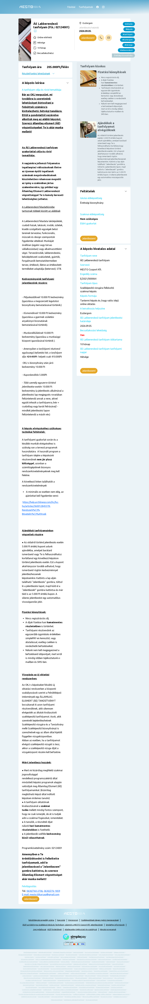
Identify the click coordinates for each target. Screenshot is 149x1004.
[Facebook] (97, 7)
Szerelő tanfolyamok (31, 987)
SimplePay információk (115, 925)
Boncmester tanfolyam (58, 954)
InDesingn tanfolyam (57, 996)
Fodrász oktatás (65, 961)
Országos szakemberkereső (34, 980)
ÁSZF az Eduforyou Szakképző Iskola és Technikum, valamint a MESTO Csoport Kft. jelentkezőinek (63, 925)
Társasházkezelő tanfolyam (86, 987)
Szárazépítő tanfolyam (104, 985)
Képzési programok (108, 929)
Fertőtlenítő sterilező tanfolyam (28, 961)
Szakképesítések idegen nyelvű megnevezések (100, 920)
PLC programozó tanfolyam (27, 982)
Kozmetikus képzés (86, 971)
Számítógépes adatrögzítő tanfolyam (74, 1000)
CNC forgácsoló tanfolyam (106, 954)
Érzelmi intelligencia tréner (64, 994)
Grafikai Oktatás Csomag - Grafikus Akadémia (98, 994)
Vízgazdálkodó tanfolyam (68, 992)
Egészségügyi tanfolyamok (68, 957)
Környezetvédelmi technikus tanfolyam (31, 971)
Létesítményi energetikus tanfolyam (97, 973)
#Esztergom (127, 40)
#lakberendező (126, 50)
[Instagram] (103, 7)
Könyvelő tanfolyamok (119, 968)
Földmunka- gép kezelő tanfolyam (80, 961)
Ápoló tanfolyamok (78, 952)
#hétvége (129, 45)
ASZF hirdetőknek (54, 929)
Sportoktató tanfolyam (42, 985)
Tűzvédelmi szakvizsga (86, 989)
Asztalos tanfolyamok (106, 952)
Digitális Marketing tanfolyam (117, 992)
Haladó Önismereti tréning (28, 996)
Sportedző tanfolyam (28, 985)
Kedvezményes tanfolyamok (89, 966)
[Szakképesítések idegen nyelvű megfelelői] (35, 30)
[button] (45, 70)
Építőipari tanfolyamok (68, 959)
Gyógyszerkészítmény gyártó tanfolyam (99, 964)
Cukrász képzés (29, 957)
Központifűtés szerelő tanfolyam (118, 971)
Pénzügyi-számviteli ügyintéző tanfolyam (83, 980)
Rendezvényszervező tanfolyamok (74, 982)
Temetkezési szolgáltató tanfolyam (31, 989)
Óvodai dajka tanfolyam (49, 980)
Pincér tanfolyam (101, 980)
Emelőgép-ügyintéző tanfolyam (114, 957)
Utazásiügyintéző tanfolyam (118, 989)
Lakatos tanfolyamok (63, 973)
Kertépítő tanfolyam (119, 966)
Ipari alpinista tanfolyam (47, 966)
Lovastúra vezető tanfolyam (40, 975)
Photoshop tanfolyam (56, 1000)
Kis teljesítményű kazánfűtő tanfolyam (61, 968)
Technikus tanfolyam (116, 987)
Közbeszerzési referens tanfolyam (54, 971)
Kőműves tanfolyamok (105, 968)
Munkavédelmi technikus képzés (64, 978)
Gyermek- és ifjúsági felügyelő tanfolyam (36, 964)
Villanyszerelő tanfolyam (53, 992)
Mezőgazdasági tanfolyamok (118, 975)
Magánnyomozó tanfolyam (57, 975)
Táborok (59, 987)
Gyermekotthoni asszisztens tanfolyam (61, 964)
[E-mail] (108, 38)
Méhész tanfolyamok (103, 975)
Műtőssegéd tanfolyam (95, 978)
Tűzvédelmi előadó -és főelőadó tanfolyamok (65, 989)
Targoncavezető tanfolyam (70, 987)
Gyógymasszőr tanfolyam (80, 964)
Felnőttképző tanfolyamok (119, 959)
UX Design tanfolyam (91, 1000)
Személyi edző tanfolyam (118, 985)
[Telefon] (101, 38)
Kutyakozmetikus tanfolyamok (47, 973)
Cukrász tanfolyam (41, 957)
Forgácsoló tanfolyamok (98, 961)
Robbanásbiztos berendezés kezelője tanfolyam (99, 982)
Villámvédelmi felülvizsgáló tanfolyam (33, 992)
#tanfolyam (128, 34)
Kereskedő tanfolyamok (105, 966)
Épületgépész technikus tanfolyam (86, 959)
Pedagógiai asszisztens (120, 996)
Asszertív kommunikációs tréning (87, 992)
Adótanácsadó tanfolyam (45, 952)
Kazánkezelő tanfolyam (73, 966)
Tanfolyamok (86, 7)
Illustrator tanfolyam (44, 996)
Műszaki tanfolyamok (81, 978)
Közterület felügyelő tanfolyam (29, 973)
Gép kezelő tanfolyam (123, 961)
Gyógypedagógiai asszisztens (121, 994)
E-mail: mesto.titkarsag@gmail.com (40, 894)
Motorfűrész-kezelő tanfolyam (32, 978)
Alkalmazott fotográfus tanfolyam (62, 952)
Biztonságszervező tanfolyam (42, 954)
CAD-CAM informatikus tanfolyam (88, 954)
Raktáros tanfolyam (41, 982)
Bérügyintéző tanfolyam (25, 954)
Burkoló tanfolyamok (71, 954)
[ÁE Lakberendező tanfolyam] (24, 40)
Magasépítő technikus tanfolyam (74, 975)
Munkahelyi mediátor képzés (73, 996)
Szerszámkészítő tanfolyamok (47, 987)
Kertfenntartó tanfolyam (30, 968)
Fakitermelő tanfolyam (104, 959)
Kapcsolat (61, 920)
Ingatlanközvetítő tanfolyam (31, 966)
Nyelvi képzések (108, 978)
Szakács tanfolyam (54, 985)
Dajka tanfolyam (102, 992)
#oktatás (129, 24)
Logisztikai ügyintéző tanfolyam (119, 973)
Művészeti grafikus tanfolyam (91, 996)
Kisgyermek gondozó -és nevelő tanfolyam (86, 968)
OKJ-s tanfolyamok (119, 978)
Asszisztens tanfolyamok (92, 952)
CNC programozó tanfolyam (122, 954)
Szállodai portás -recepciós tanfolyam (86, 985)
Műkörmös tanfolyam (48, 978)
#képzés (129, 29)
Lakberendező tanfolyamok (78, 973)
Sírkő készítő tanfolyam (121, 982)
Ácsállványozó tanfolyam (30, 952)
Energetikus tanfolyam (27, 959)
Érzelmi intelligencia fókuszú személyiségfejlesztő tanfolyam (36, 994)
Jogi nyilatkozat (39, 929)
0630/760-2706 (35, 891)
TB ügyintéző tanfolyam (102, 987)
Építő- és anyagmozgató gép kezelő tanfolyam (48, 959)
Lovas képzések (27, 975)
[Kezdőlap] (30, 6)
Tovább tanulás (47, 989)
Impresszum (73, 920)
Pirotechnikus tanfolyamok (114, 980)
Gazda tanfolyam (110, 961)
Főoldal (71, 7)
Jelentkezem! (88, 38)
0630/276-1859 (52, 891)
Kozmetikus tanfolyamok (101, 971)
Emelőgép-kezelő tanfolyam (96, 957)
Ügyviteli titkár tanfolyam (101, 989)
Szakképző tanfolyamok (67, 985)
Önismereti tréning (106, 996)
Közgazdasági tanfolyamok (72, 971)
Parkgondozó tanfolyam (63, 980)
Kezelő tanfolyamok (43, 968)
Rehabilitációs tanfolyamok (55, 982)
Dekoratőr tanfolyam (53, 957)
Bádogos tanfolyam (119, 952)
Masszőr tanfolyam (90, 975)
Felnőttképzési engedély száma (41, 920)
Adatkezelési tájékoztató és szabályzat (81, 929)
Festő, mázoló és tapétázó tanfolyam (49, 961)
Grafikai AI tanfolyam (79, 994)
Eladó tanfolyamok (82, 957)
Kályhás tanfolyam (61, 966)
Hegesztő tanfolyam (117, 964)
